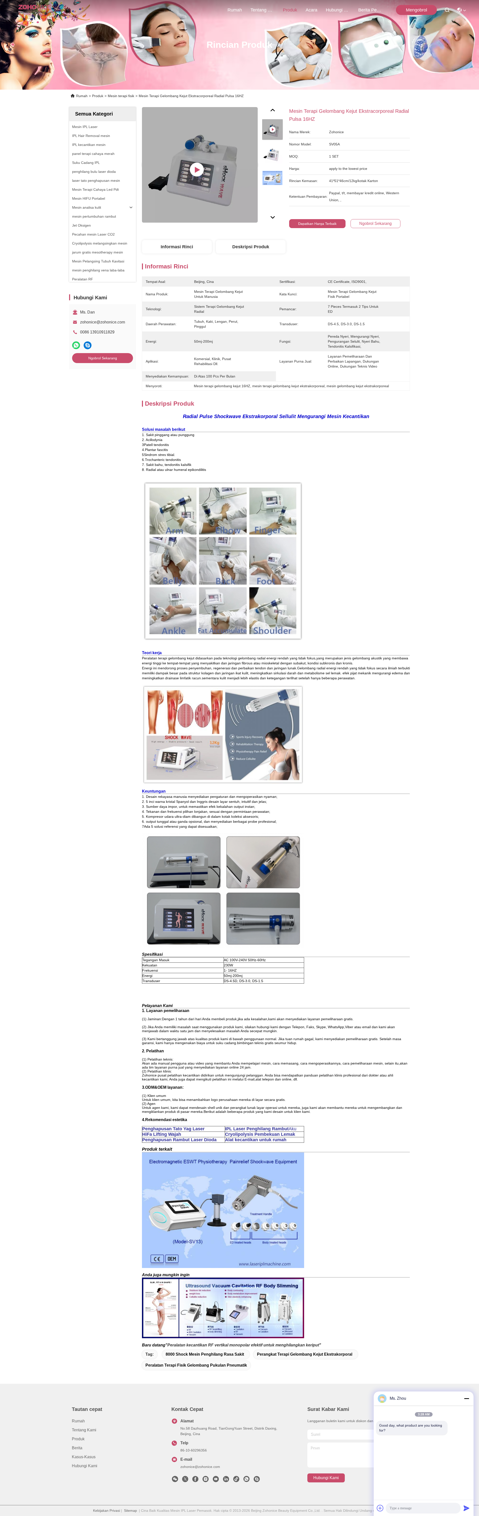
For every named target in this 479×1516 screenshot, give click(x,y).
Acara (311, 9)
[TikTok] (236, 1480)
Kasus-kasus (84, 1457)
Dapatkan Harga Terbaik (317, 223)
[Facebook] (195, 1480)
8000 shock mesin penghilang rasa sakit (205, 1354)
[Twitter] (185, 1480)
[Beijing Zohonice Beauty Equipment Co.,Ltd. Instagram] (205, 1480)
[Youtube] (215, 1480)
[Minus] (467, 1398)
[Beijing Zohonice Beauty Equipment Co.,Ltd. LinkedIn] (226, 1480)
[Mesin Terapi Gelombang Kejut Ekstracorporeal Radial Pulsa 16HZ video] (200, 165)
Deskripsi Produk (250, 246)
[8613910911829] (246, 1480)
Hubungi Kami (338, 9)
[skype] (87, 345)
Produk (290, 9)
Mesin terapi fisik (121, 96)
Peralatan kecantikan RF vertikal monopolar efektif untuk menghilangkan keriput (243, 1345)
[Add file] (380, 1508)
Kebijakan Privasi (106, 1511)
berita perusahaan (370, 9)
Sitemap (130, 1511)
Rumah (235, 9)
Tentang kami (262, 9)
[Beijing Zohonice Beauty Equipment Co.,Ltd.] (35, 10)
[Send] (467, 1508)
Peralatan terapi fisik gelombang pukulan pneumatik (196, 1365)
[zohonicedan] (256, 1480)
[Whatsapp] (76, 345)
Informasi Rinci (177, 246)
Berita (77, 1448)
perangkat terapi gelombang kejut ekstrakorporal (304, 1354)
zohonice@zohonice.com (102, 322)
